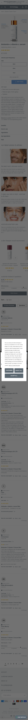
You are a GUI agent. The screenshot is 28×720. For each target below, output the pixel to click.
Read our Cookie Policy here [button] (14, 365)
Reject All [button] (18, 370)
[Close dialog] (26, 352)
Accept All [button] (14, 375)
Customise (9, 370)
